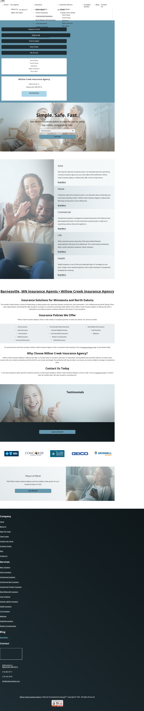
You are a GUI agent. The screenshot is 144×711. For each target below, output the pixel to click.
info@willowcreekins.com (11, 681)
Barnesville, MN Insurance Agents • (57, 291)
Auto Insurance (22, 327)
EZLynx (62, 697)
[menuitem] (87, 15)
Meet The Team (5, 532)
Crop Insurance (96, 330)
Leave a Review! (57, 432)
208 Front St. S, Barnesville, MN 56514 (10, 666)
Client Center (34, 47)
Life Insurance (41, 30)
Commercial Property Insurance (59, 327)
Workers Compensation (59, 337)
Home (6, 5)
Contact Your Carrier (6, 541)
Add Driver (65, 20)
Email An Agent (40, 10)
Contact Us (104, 6)
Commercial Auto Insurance (59, 333)
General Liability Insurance (59, 330)
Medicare (39, 34)
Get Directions (34, 93)
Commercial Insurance (23, 340)
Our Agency (14, 5)
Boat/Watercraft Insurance (96, 327)
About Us (3, 527)
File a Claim (65, 26)
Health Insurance (42, 27)
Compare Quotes (87, 6)
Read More (62, 182)
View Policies (66, 15)
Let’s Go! (57, 137)
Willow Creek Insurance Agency (30, 697)
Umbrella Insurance (43, 37)
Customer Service (65, 5)
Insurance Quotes (87, 347)
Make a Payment (67, 23)
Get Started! (33, 491)
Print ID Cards (66, 18)
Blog (97, 5)
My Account (61, 10)
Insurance (38, 5)
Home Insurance (23, 330)
